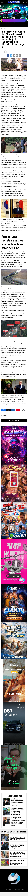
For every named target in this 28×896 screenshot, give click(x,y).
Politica (9, 887)
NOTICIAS (5, 887)
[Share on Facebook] (8, 55)
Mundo (23, 887)
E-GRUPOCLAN (12, 51)
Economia (19, 887)
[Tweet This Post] (11, 55)
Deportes (14, 887)
